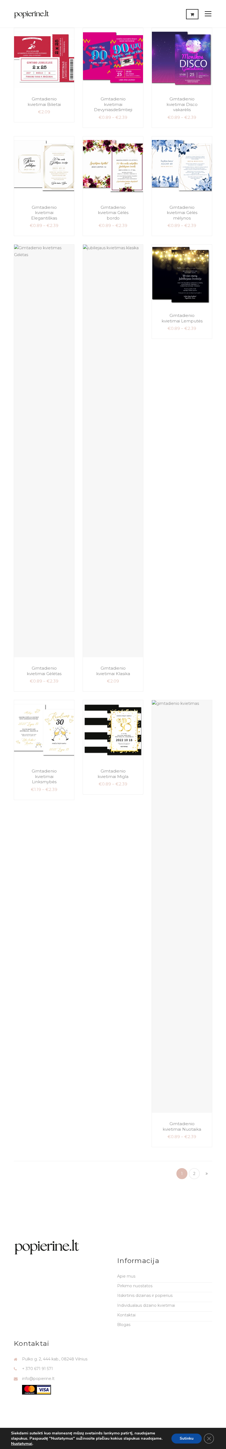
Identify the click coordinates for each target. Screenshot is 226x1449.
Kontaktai (126, 1315)
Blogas (123, 1324)
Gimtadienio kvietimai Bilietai (44, 101)
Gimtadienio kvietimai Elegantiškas (44, 213)
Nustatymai (21, 1443)
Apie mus (126, 1276)
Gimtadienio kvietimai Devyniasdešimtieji (113, 104)
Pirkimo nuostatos (134, 1285)
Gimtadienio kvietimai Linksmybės (44, 776)
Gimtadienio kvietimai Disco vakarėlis (182, 104)
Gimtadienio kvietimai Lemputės (182, 318)
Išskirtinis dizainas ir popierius (145, 1295)
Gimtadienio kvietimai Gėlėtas (44, 670)
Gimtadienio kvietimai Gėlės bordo (113, 213)
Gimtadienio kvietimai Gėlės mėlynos (182, 213)
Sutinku (186, 1438)
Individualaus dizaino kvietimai (146, 1305)
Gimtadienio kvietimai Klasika (113, 670)
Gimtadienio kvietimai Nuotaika (182, 1126)
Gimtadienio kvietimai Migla (113, 773)
